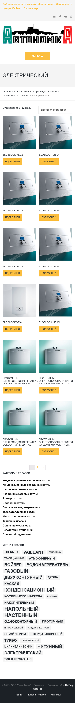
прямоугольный (13, 628)
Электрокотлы (12, 498)
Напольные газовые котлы (20, 493)
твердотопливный (46, 634)
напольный (21, 609)
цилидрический (30, 640)
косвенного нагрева (23, 596)
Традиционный (14, 558)
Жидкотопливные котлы (19, 516)
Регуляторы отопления (18, 529)
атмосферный (42, 558)
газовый (16, 571)
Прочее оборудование (17, 534)
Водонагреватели (14, 502)
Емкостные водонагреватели (21, 507)
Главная (19, 694)
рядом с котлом (38, 627)
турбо (10, 640)
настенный (20, 615)
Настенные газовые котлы (20, 489)
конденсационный (29, 590)
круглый (52, 596)
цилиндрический (18, 646)
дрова (53, 577)
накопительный (19, 602)
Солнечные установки (17, 525)
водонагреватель (47, 565)
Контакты (56, 694)
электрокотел (18, 659)
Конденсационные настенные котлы (26, 480)
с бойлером (15, 634)
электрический (22, 653)
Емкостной (55, 552)
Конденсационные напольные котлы (27, 484)
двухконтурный (23, 577)
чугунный (50, 646)
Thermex (11, 552)
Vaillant (33, 552)
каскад (11, 584)
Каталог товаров (37, 694)
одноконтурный (20, 621)
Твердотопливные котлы (19, 511)
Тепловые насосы (14, 520)
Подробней (12, 161)
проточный (52, 621)
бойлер (12, 565)
